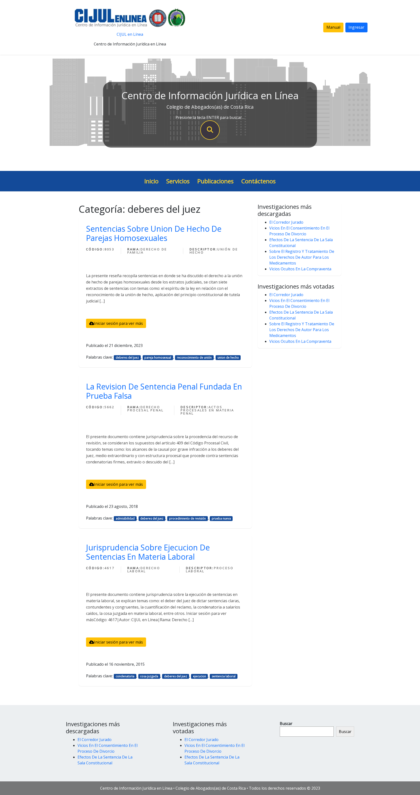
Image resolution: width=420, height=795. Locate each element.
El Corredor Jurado (286, 222)
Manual (333, 27)
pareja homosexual (157, 357)
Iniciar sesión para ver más (118, 323)
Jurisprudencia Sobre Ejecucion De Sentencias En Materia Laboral (148, 552)
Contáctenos (258, 181)
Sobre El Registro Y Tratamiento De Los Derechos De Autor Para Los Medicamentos (301, 257)
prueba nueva (221, 518)
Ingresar (356, 27)
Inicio (151, 181)
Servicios (178, 181)
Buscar (286, 723)
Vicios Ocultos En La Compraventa (300, 269)
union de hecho (228, 357)
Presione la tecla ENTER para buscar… (210, 117)
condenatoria (125, 676)
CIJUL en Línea (130, 34)
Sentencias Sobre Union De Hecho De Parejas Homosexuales (153, 233)
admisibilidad (125, 518)
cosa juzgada (149, 676)
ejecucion (199, 676)
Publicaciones (215, 181)
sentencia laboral (224, 676)
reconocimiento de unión (194, 357)
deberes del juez (127, 357)
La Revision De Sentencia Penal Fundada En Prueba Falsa (164, 391)
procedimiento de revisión (187, 518)
